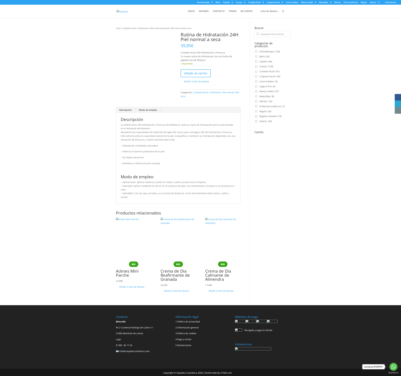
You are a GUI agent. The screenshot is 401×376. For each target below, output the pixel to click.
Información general (188, 327)
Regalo (364, 2)
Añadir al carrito (195, 73)
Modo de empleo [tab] (148, 109)
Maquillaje (323, 2)
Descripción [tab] (125, 109)
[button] (195, 81)
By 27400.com (224, 372)
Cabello (226, 2)
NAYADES (204, 11)
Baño (218, 2)
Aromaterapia (203, 2)
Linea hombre (292, 2)
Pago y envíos (184, 339)
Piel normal (228, 92)
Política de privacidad (188, 321)
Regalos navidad (270, 116)
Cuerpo (239, 2)
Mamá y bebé (307, 2)
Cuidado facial (254, 2)
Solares (373, 2)
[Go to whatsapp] (393, 367)
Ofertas (337, 2)
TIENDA (233, 11)
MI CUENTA (247, 11)
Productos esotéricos (272, 106)
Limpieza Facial (269, 76)
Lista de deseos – (269, 11)
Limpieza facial (273, 2)
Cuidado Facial (129, 28)
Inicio (118, 28)
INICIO (191, 11)
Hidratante (143, 28)
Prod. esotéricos (351, 2)
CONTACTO (219, 11)
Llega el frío (267, 86)
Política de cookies (186, 333)
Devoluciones (184, 345)
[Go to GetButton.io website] (393, 373)
